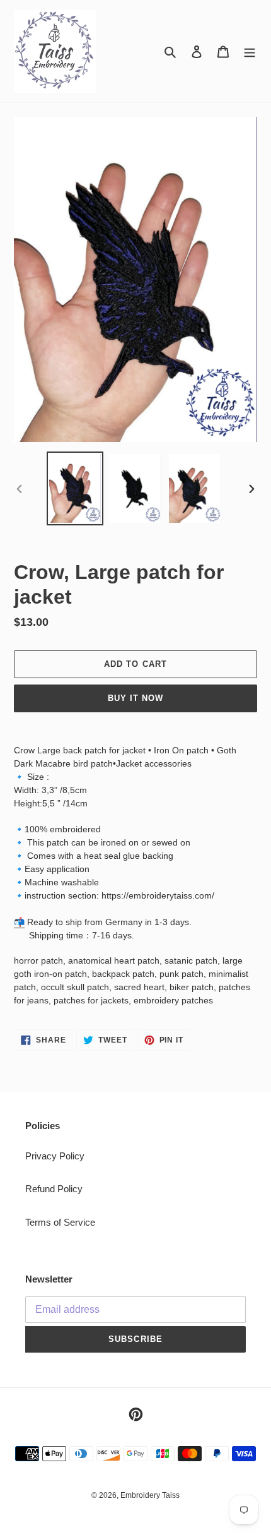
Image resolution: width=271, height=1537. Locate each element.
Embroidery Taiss (150, 1495)
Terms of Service (60, 1222)
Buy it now (135, 698)
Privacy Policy (54, 1156)
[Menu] (249, 51)
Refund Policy (54, 1188)
